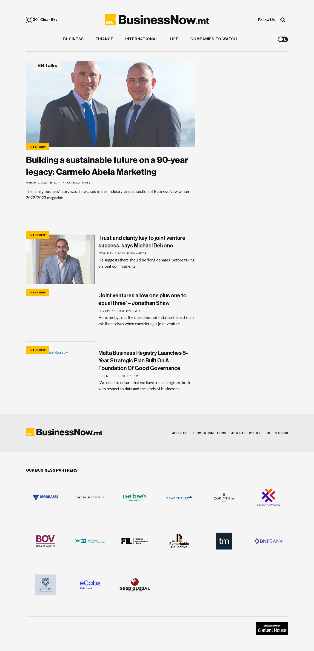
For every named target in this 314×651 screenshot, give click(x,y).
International (141, 39)
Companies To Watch (213, 39)
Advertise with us (246, 433)
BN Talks (47, 65)
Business (73, 39)
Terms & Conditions (209, 433)
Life (174, 39)
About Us (179, 433)
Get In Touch (277, 433)
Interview (37, 146)
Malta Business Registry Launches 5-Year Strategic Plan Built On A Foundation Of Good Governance (143, 360)
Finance (105, 39)
